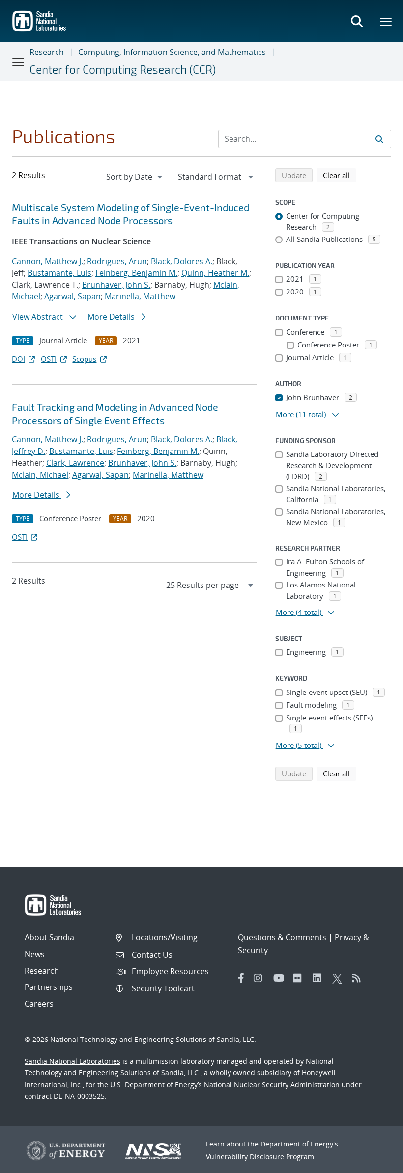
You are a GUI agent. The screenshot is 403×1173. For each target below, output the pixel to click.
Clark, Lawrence (75, 462)
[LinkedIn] (320, 978)
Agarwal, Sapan (72, 296)
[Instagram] (261, 978)
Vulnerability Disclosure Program (260, 1156)
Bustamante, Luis (59, 272)
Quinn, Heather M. (215, 272)
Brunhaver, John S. (116, 284)
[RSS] (359, 978)
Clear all (339, 175)
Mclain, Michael (40, 474)
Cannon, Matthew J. (47, 261)
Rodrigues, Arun (117, 261)
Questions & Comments (282, 937)
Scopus (84, 359)
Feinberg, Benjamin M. (136, 272)
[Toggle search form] (357, 21)
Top (374, 1161)
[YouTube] (280, 978)
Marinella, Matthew (140, 296)
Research (46, 52)
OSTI (49, 359)
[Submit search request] (379, 139)
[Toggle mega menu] (386, 21)
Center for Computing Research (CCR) (122, 69)
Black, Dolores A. (181, 261)
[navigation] (135, 177)
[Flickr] (300, 978)
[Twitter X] (339, 978)
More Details (112, 316)
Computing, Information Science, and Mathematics (172, 52)
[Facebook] (241, 978)
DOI (18, 359)
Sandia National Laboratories (72, 1061)
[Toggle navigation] (18, 62)
